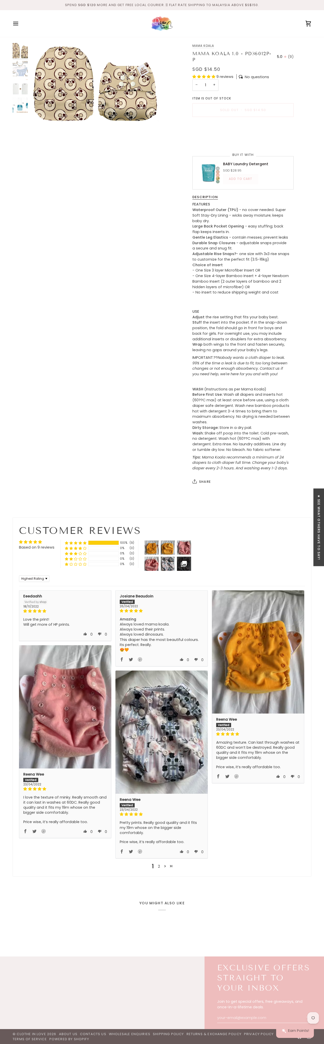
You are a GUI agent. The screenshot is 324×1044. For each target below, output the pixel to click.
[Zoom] (95, 83)
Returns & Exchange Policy (214, 1034)
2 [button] (159, 866)
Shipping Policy (168, 1034)
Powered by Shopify (69, 1039)
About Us (68, 1034)
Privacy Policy (259, 1034)
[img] (65, 611)
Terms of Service (30, 1039)
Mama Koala (203, 46)
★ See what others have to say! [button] (318, 527)
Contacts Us (93, 1034)
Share (205, 481)
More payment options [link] (213, 140)
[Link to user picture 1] (258, 652)
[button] (204, 76)
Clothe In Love (31, 1034)
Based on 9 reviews (36, 547)
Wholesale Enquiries (129, 1034)
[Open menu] (20, 23)
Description (205, 196)
